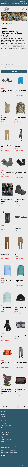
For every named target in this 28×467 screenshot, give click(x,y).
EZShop (24, 464)
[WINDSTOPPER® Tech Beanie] (20, 297)
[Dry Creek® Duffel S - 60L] (7, 352)
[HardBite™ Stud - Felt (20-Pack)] (7, 80)
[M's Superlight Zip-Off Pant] (7, 135)
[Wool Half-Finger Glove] (7, 162)
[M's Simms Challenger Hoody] (20, 107)
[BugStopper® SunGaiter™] (7, 107)
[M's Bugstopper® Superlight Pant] (7, 243)
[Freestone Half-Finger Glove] (20, 162)
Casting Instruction (6, 425)
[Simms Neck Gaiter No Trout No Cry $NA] (7, 379)
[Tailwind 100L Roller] (7, 217)
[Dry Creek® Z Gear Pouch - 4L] (20, 379)
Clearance (3, 416)
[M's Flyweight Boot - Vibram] (20, 189)
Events (2, 428)
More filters (15, 71)
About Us (3, 423)
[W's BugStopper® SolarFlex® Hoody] (20, 270)
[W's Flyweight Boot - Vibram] (7, 189)
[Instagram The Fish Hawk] (4, 455)
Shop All (3, 412)
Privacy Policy (4, 434)
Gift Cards (3, 414)
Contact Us (4, 421)
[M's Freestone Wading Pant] (20, 352)
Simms (10, 23)
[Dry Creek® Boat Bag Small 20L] (20, 325)
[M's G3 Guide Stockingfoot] (20, 135)
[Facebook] (1, 455)
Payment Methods (5, 437)
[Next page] (24, 406)
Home (2, 23)
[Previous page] (3, 406)
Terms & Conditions (6, 432)
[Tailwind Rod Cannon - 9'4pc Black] (20, 217)
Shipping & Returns (6, 439)
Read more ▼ (6, 55)
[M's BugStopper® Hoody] (7, 297)
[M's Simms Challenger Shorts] (20, 80)
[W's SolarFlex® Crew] (7, 270)
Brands (6, 23)
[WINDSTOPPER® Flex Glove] (7, 325)
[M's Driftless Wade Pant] (20, 243)
